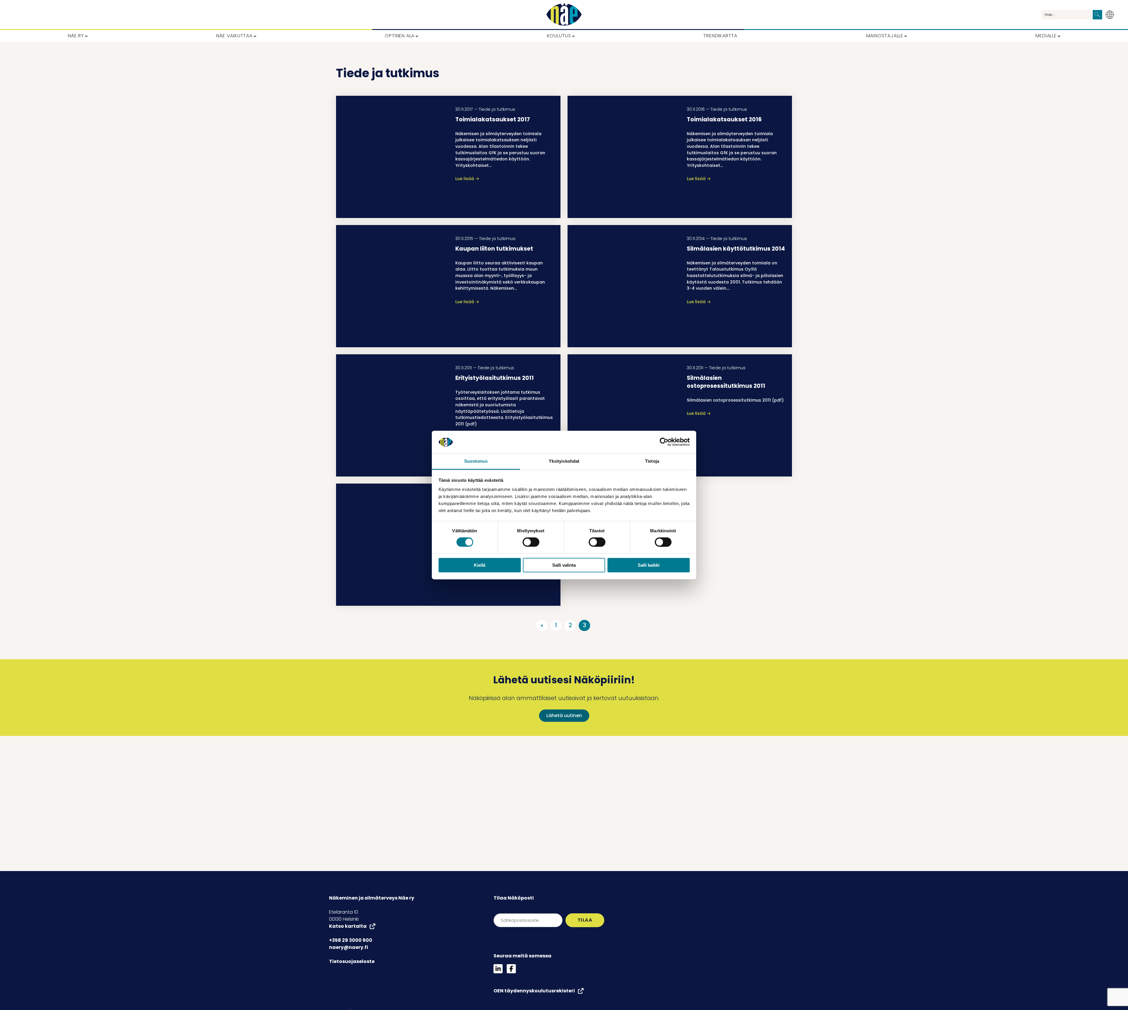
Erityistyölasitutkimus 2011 (494, 378)
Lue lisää (467, 179)
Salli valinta (564, 565)
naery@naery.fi (348, 947)
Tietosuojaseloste (352, 961)
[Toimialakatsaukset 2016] (624, 157)
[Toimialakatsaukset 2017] (392, 157)
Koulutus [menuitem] (559, 35)
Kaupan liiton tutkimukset (494, 249)
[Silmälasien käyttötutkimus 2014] (624, 286)
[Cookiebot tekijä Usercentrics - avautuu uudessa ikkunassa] (664, 442)
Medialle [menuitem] (1045, 35)
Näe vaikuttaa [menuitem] (234, 35)
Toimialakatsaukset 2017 (492, 119)
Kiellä (479, 565)
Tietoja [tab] (652, 461)
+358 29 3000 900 (350, 940)
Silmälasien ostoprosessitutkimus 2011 (726, 382)
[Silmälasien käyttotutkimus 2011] (392, 545)
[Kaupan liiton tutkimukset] (392, 286)
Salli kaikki (648, 565)
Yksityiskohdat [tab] (564, 461)
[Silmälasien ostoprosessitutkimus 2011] (624, 415)
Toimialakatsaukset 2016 (724, 119)
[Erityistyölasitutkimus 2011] (392, 415)
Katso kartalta (348, 926)
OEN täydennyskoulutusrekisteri (534, 990)
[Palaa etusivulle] (564, 15)
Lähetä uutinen (564, 715)
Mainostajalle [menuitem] (884, 35)
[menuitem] (1111, 14)
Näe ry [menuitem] (76, 35)
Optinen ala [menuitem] (399, 35)
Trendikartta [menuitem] (720, 35)
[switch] (531, 542)
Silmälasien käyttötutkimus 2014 (736, 249)
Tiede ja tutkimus (497, 109)
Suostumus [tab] (476, 461)
